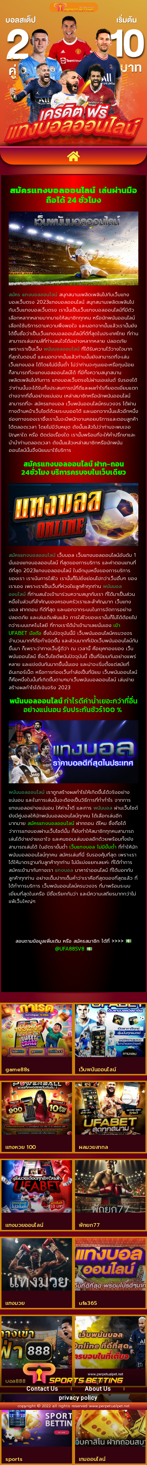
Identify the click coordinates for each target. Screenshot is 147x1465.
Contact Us (42, 1388)
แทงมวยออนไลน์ (24, 1225)
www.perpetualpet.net (109, 1406)
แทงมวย (14, 1303)
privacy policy (78, 1397)
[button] (73, 156)
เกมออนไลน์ (92, 1459)
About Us (98, 1388)
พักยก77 (89, 1225)
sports (13, 1459)
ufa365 (87, 1303)
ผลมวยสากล (93, 1147)
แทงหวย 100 (20, 1147)
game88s (17, 1070)
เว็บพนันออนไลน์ (97, 1070)
